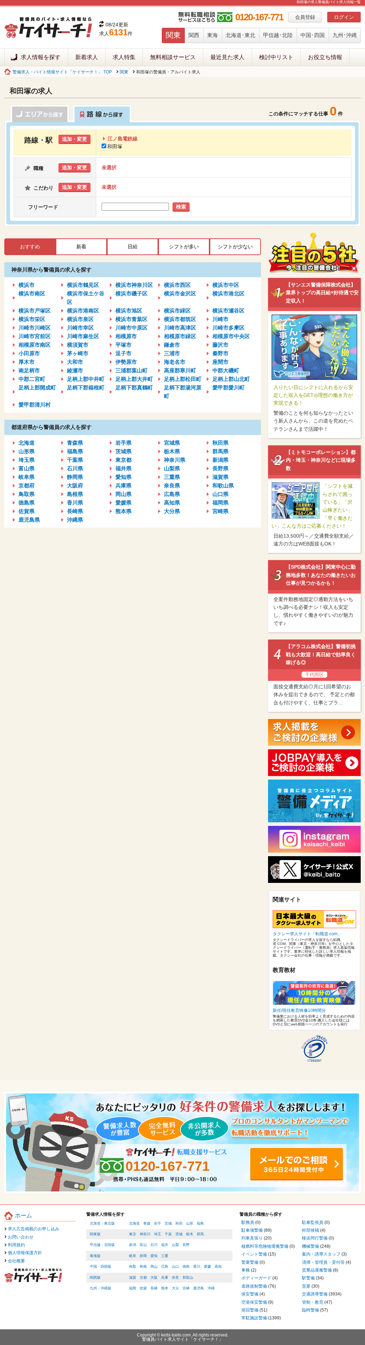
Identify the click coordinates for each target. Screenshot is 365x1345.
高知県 (172, 503)
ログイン (344, 17)
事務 (245, 1270)
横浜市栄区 (32, 319)
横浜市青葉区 (131, 319)
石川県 (75, 468)
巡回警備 (249, 1310)
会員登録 (305, 17)
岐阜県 (27, 477)
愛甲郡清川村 (35, 405)
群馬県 (220, 451)
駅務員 (247, 1222)
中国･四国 (312, 35)
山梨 (175, 1245)
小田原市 (29, 353)
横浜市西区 (177, 285)
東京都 (123, 460)
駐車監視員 (312, 1222)
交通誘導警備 (315, 1294)
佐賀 (143, 1288)
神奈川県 (174, 460)
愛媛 (207, 1266)
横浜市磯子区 (131, 293)
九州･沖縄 (345, 35)
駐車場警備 (252, 1230)
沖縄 (211, 1288)
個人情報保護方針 (25, 1252)
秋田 (178, 1223)
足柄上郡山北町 (231, 379)
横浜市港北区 (228, 293)
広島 (164, 1266)
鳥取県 (27, 494)
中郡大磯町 (225, 370)
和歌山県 (223, 485)
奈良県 (172, 485)
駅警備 (308, 1278)
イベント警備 (254, 1254)
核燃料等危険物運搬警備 (264, 1246)
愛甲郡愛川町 (228, 387)
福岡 (132, 1288)
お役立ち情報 (325, 57)
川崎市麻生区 (83, 336)
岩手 (157, 1223)
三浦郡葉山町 (131, 370)
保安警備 (249, 1294)
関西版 (95, 1277)
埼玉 (157, 1234)
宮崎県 (220, 511)
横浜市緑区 (177, 310)
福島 (200, 1223)
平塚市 (123, 345)
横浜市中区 (225, 285)
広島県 (172, 494)
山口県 (220, 494)
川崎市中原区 (131, 328)
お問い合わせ (21, 1237)
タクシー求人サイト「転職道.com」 (307, 933)
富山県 (27, 468)
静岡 (143, 1256)
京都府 (27, 485)
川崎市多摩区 (228, 328)
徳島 (186, 1266)
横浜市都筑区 (180, 319)
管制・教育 (312, 1302)
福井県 (123, 468)
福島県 (75, 451)
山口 (175, 1266)
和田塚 (114, 146)
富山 (143, 1245)
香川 (196, 1266)
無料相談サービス (173, 57)
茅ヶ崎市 (77, 353)
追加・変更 (74, 139)
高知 (218, 1266)
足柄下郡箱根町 (85, 387)
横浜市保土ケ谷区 (85, 297)
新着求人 (86, 57)
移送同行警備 (315, 1238)
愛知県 (123, 477)
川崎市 (220, 319)
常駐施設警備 (254, 1317)
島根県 (75, 494)
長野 (186, 1245)
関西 (194, 35)
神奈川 (145, 1234)
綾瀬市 (75, 370)
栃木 (189, 1234)
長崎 (154, 1288)
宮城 (168, 1223)
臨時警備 (310, 1310)
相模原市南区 (35, 345)
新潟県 (220, 460)
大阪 (154, 1277)
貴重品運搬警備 (317, 1270)
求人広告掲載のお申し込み (33, 1228)
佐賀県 (27, 511)
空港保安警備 (254, 1302)
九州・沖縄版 (100, 1288)
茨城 (178, 1234)
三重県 (172, 477)
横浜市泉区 (80, 319)
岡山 (154, 1266)
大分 (175, 1288)
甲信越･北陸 (278, 35)
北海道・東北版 (102, 1223)
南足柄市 (29, 370)
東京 (132, 1234)
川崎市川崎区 (35, 328)
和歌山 (187, 1277)
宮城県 (172, 443)
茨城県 (123, 451)
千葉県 (75, 460)
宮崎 (186, 1288)
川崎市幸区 (80, 328)
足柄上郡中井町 (85, 379)
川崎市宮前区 (35, 336)
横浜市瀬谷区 (228, 310)
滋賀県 (220, 477)
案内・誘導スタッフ (321, 1254)
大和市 (75, 362)
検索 (181, 206)
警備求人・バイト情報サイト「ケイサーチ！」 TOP (62, 71)
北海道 (27, 443)
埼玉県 (27, 460)
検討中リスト (276, 57)
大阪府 (75, 485)
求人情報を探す (41, 57)
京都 (143, 1277)
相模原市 (126, 336)
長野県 (220, 468)
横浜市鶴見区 (83, 285)
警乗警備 (249, 1262)
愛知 (154, 1256)
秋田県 (220, 443)
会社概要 (16, 1260)
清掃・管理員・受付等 (323, 1262)
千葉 (168, 1234)
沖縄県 (75, 520)
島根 (143, 1266)
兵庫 (164, 1277)
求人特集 (124, 57)
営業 (306, 1286)
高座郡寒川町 (180, 370)
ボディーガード (256, 1278)
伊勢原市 (126, 362)
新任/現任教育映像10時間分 (299, 1010)
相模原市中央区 (231, 336)
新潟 (132, 1245)
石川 (154, 1245)
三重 (164, 1256)
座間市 (220, 362)
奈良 (175, 1277)
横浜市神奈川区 (134, 285)
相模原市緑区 (180, 336)
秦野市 (220, 353)
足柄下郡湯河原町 (182, 391)
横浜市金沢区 (180, 293)
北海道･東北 (240, 35)
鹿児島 (198, 1288)
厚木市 (27, 362)
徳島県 (27, 503)
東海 (212, 35)
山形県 (27, 451)
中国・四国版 (100, 1266)
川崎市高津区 (180, 328)
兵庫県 (123, 485)
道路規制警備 (254, 1286)
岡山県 (123, 494)
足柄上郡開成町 (37, 387)
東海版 (95, 1256)
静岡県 (75, 477)
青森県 (75, 443)
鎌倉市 (172, 345)
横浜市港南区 (83, 310)
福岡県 (220, 503)
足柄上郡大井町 (134, 379)
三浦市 (172, 353)
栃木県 (172, 451)
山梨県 (172, 468)
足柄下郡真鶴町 (134, 387)
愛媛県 (123, 503)
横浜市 (27, 285)
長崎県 (75, 511)
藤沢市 (220, 345)
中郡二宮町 (32, 379)
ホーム (23, 1215)
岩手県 (123, 443)
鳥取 (132, 1266)
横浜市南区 (32, 293)
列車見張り (252, 1238)
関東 (173, 35)
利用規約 (16, 1244)
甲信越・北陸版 (102, 1245)
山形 (189, 1223)
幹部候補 (310, 1230)
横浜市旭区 (128, 310)
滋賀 (132, 1277)
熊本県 (123, 511)
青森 (146, 1223)
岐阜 (132, 1256)
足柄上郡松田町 (182, 379)
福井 (164, 1245)
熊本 (164, 1288)
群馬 (200, 1234)
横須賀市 (77, 345)
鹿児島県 (29, 520)
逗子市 (123, 353)
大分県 (172, 511)
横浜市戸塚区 (35, 310)
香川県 (75, 503)
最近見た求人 (227, 57)
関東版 (95, 1234)
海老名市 (174, 362)
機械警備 (310, 1246)
